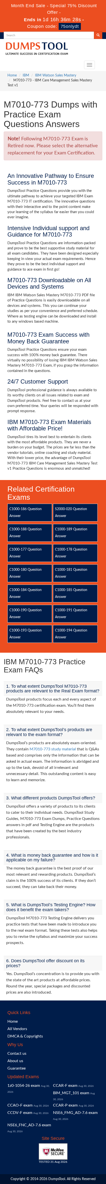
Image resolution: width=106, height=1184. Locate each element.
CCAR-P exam (65, 1105)
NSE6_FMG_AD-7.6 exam (75, 1113)
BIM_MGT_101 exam (71, 1093)
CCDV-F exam (19, 1113)
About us (15, 1061)
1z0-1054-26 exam (23, 1086)
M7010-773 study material (53, 749)
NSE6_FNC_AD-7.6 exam (29, 1125)
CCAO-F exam (20, 1105)
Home (12, 75)
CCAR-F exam (65, 1086)
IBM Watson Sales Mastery (55, 75)
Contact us (16, 1053)
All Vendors (17, 1029)
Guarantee (16, 1068)
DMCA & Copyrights (25, 1036)
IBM (26, 75)
